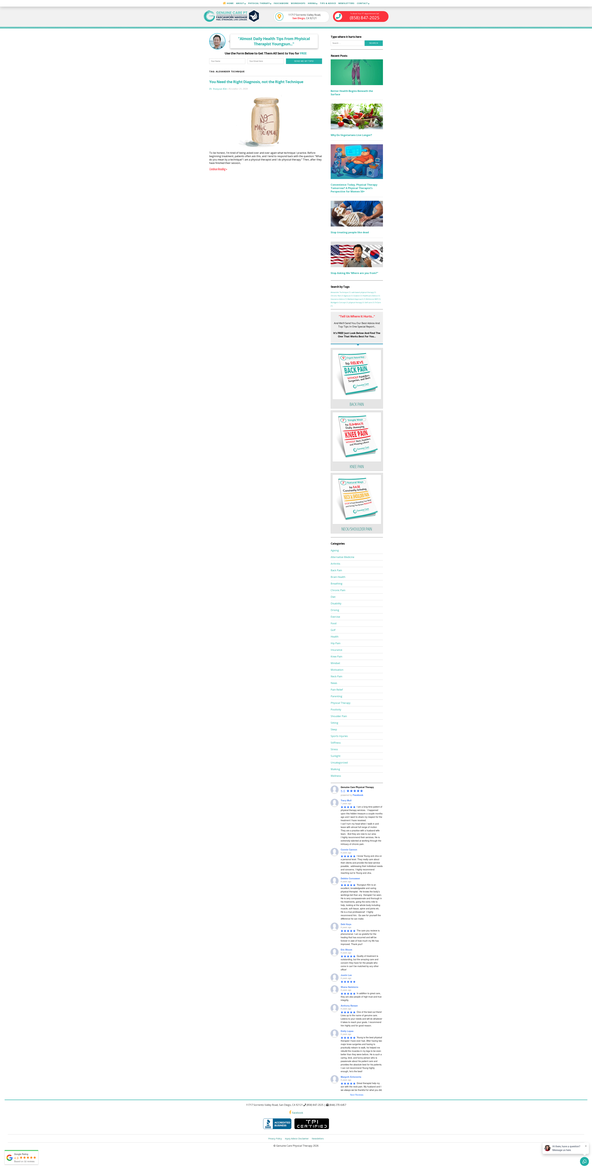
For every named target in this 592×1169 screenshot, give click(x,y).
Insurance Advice (339, 299)
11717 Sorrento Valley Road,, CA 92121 (304, 16)
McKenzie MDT (373, 299)
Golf (333, 630)
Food (333, 623)
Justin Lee (346, 975)
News (334, 683)
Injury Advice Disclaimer (297, 1138)
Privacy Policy (275, 1138)
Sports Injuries (339, 736)
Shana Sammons (349, 986)
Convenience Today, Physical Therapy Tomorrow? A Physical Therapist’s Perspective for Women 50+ (354, 188)
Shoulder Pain (339, 716)
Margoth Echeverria (351, 1076)
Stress (334, 749)
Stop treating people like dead (350, 232)
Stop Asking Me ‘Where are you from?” (354, 273)
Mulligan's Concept (339, 302)
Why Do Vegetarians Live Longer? (351, 135)
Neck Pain (336, 676)
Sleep (334, 729)
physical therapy (356, 302)
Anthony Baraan (349, 1005)
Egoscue (348, 296)
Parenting (336, 696)
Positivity (336, 709)
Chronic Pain (337, 296)
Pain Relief (337, 689)
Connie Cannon (349, 849)
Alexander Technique (341, 292)
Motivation (337, 669)
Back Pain (336, 570)
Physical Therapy (340, 703)
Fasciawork (281, 3)
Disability (336, 603)
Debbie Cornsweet (350, 878)
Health (334, 636)
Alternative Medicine (342, 557)
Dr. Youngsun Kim (218, 88)
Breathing (336, 583)
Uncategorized (339, 762)
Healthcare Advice (371, 296)
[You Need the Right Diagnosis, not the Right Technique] (265, 149)
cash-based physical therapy (363, 292)
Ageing (335, 550)
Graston (357, 296)
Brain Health (338, 577)
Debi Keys (346, 924)
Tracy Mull (346, 800)
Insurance (336, 650)
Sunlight (335, 756)
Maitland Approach (356, 299)
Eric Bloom (346, 949)
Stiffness (336, 742)
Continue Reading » (218, 169)
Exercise (335, 616)
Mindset (335, 663)
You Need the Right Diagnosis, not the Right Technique (256, 81)
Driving (335, 610)
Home (230, 3)
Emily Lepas (347, 1031)
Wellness (336, 776)
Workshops (298, 3)
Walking (335, 769)
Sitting (334, 722)
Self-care (369, 302)
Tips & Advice (328, 3)
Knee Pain (336, 656)
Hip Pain (335, 643)
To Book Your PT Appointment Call (364, 16)
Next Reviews (356, 1094)
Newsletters (346, 3)
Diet (333, 597)
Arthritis (335, 563)
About (240, 3)
